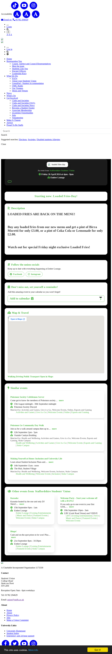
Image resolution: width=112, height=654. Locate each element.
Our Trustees (17, 88)
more (61, 400)
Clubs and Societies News (23, 105)
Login (9, 27)
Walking (11, 376)
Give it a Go (41, 412)
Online (67, 412)
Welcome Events (55, 412)
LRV (68, 516)
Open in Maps (46, 376)
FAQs (14, 78)
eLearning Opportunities (22, 113)
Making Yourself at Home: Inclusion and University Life (36, 458)
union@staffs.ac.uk (15, 600)
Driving (19, 376)
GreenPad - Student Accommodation (28, 83)
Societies (32, 139)
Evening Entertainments (40, 513)
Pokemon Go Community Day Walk (27, 425)
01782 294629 (21, 20)
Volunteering (17, 118)
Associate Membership (22, 110)
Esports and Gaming (80, 412)
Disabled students (44, 139)
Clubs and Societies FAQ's (23, 103)
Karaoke (14, 498)
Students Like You (20, 68)
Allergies (56, 139)
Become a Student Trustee (23, 108)
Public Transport (31, 376)
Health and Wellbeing (25, 443)
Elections (23, 139)
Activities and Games (25, 412)
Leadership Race (19, 73)
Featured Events (40, 515)
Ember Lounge (22, 513)
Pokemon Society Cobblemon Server (27, 397)
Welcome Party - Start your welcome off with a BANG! (78, 499)
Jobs (14, 115)
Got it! (98, 649)
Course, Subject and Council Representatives (31, 64)
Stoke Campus (23, 445)
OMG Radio (17, 86)
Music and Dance (24, 515)
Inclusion (56, 474)
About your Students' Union (24, 81)
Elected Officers (19, 71)
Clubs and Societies (20, 100)
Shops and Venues (20, 91)
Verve (96, 516)
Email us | (8, 20)
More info (33, 650)
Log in (9, 49)
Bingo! (13, 531)
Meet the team (18, 66)
